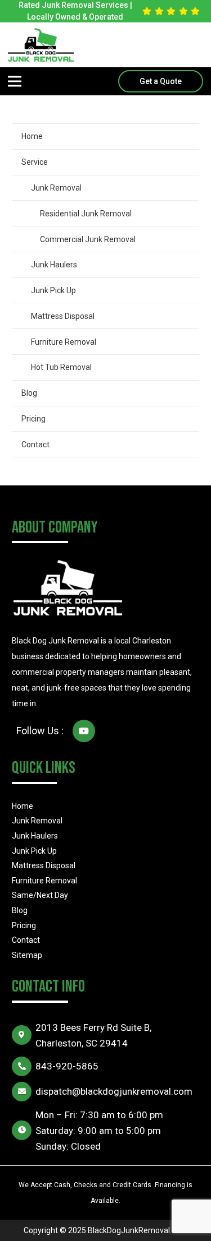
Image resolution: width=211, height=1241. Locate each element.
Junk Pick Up (53, 290)
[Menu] (15, 81)
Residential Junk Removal (86, 213)
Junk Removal (56, 187)
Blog (29, 392)
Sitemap (27, 955)
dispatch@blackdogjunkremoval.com (113, 1091)
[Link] (41, 45)
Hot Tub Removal (61, 367)
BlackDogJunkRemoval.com (137, 1230)
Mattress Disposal (63, 316)
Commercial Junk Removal (88, 239)
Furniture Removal (63, 341)
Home (32, 136)
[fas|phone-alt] (23, 1066)
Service (34, 162)
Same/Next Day (40, 895)
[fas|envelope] (23, 1091)
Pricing (33, 418)
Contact (35, 444)
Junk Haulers (54, 264)
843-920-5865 (66, 1066)
